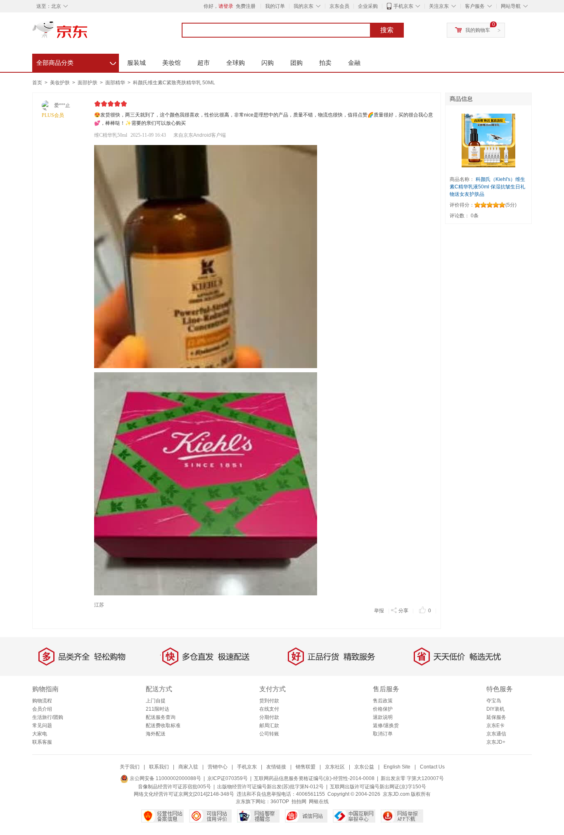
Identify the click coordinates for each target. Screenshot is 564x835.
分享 (403, 611)
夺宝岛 (493, 701)
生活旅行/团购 (47, 717)
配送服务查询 (160, 717)
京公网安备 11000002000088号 (164, 778)
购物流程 (42, 701)
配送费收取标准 (163, 725)
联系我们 (159, 767)
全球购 (235, 62)
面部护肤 (88, 83)
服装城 (136, 62)
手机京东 (403, 6)
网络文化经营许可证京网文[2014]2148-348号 (184, 794)
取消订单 (383, 734)
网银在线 (319, 801)
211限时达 (157, 709)
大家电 (39, 734)
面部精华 (115, 83)
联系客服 (42, 742)
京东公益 (364, 767)
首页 (37, 83)
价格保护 (383, 709)
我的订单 (275, 6)
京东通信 (496, 734)
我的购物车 (477, 30)
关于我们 (130, 767)
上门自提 (156, 701)
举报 (379, 611)
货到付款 (269, 701)
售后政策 (383, 701)
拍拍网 (298, 801)
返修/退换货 (386, 725)
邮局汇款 (269, 725)
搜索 (386, 29)
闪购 (267, 62)
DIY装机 (495, 709)
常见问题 (42, 725)
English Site (397, 767)
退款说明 (383, 717)
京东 (88, 33)
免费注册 (246, 6)
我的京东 (303, 6)
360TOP (279, 801)
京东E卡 (495, 725)
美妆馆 (171, 62)
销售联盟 (305, 767)
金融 (354, 62)
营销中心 (217, 767)
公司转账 (269, 734)
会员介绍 (42, 709)
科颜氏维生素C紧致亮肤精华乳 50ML (174, 83)
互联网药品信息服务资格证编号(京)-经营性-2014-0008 (314, 778)
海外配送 (156, 734)
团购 (296, 62)
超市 (203, 62)
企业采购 (368, 6)
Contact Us (432, 767)
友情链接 (276, 767)
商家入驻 (188, 767)
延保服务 (496, 717)
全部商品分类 (76, 61)
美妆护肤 (60, 83)
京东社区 (335, 767)
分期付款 (269, 717)
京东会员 (339, 6)
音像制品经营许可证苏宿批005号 (174, 787)
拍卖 (325, 62)
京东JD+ (495, 742)
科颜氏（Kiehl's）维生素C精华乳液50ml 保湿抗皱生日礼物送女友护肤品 (487, 186)
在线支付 (269, 709)
